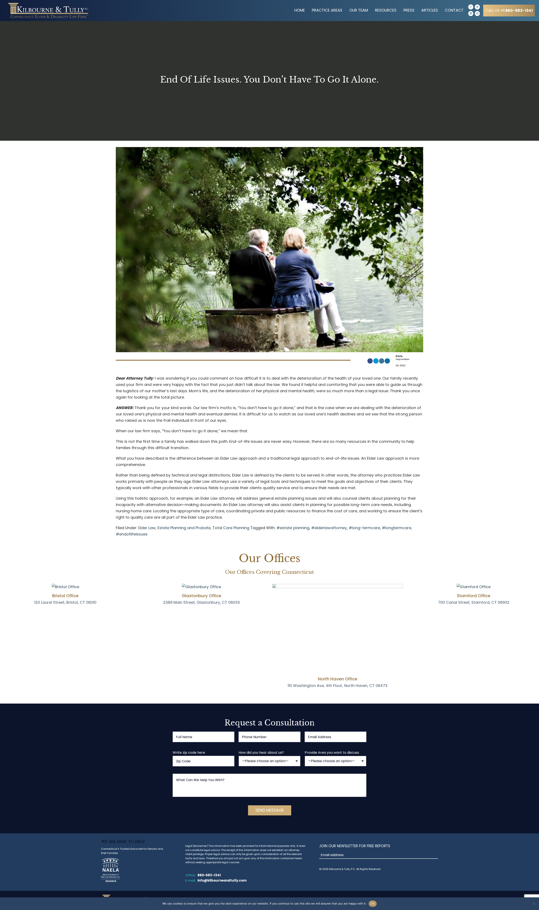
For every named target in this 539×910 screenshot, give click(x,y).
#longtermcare (396, 527)
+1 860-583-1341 (509, 10)
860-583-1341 (209, 875)
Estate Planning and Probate (184, 527)
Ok (373, 903)
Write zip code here (189, 752)
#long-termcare (364, 527)
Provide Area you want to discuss (332, 752)
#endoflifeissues (132, 534)
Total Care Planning (230, 527)
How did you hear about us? (261, 752)
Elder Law (147, 527)
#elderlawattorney (329, 527)
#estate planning (292, 527)
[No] (534, 904)
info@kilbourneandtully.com (222, 880)
